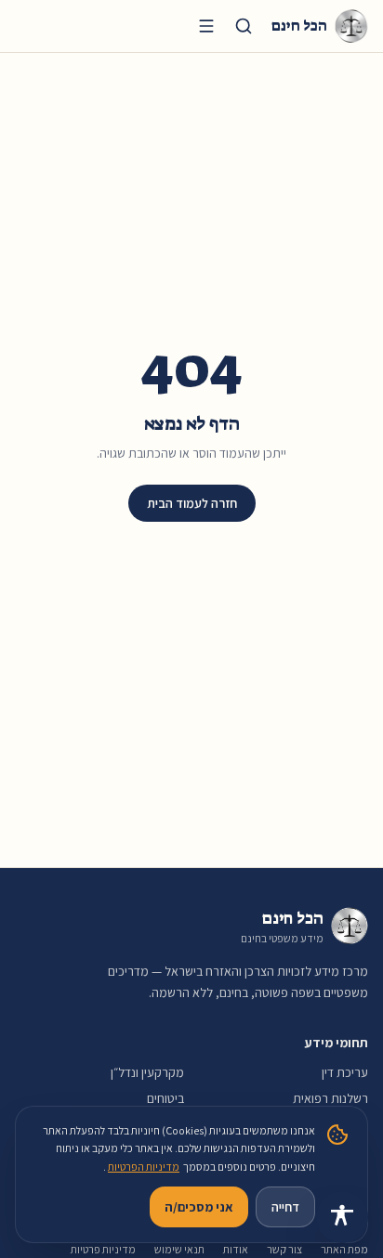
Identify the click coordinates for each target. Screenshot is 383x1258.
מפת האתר (344, 1249)
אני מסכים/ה (199, 1207)
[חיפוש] (243, 26)
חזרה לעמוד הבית (192, 503)
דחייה (285, 1207)
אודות (235, 1249)
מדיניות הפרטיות (143, 1167)
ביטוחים (165, 1098)
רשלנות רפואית (330, 1098)
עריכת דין (345, 1072)
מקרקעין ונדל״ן (147, 1072)
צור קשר (284, 1249)
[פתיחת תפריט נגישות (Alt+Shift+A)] (342, 1217)
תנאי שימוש (179, 1249)
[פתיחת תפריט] (206, 26)
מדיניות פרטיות (103, 1249)
